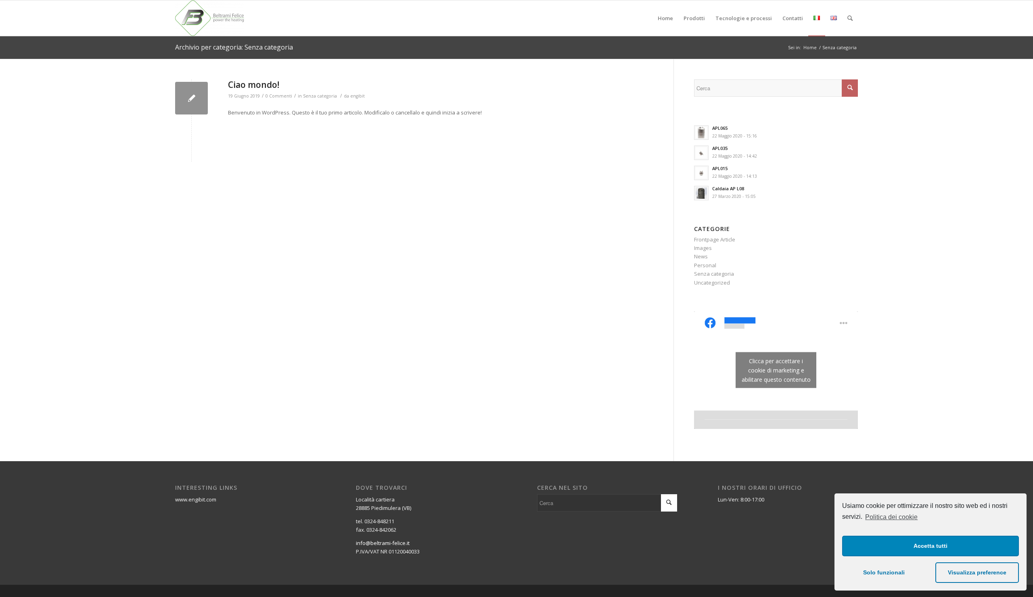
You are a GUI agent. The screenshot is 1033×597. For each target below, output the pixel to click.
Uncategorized (712, 282)
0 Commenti (279, 96)
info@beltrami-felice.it (383, 543)
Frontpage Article (714, 239)
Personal (705, 265)
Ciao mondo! (253, 84)
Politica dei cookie (891, 517)
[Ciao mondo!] (191, 98)
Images (703, 248)
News (701, 256)
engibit (357, 96)
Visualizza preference (977, 572)
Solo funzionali (884, 572)
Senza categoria (320, 96)
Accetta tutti (930, 546)
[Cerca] (850, 18)
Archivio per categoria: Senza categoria (234, 47)
